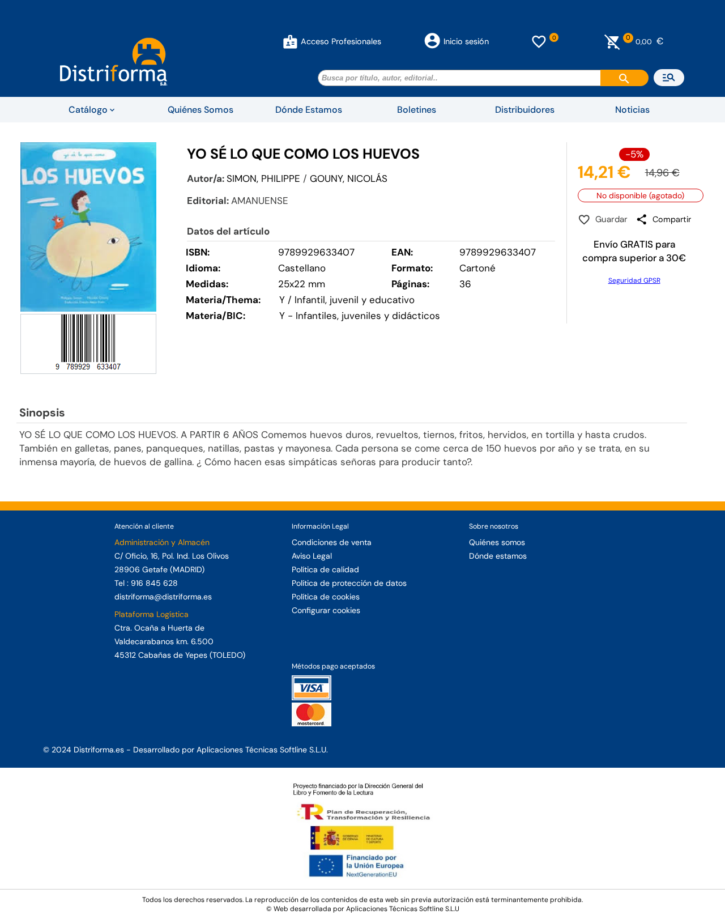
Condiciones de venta (332, 542)
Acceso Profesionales (341, 41)
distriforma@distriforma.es (163, 597)
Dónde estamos (498, 556)
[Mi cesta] (612, 41)
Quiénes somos (497, 542)
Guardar (609, 219)
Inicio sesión (466, 41)
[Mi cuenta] (290, 41)
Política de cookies (326, 597)
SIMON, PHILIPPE (263, 178)
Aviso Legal (312, 556)
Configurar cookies (326, 610)
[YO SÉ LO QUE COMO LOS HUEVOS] (88, 227)
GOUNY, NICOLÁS (348, 178)
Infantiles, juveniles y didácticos (368, 315)
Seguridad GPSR (634, 280)
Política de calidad (325, 569)
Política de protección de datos (349, 583)
